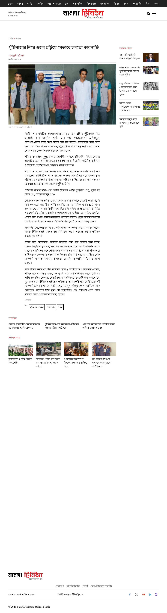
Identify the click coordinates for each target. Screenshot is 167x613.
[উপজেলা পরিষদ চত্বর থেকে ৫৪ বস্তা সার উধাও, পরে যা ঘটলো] (48, 355)
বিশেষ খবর (91, 3)
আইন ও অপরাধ (54, 3)
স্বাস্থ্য (156, 3)
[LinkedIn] (150, 594)
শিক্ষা (148, 3)
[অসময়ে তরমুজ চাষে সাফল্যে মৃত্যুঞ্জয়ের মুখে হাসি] (139, 123)
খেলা (126, 3)
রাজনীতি (39, 3)
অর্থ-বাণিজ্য (104, 3)
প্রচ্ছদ (10, 3)
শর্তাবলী (85, 586)
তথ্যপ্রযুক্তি (137, 3)
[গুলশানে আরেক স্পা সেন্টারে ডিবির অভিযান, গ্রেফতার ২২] (99, 327)
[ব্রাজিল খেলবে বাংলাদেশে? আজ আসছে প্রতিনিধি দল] (139, 108)
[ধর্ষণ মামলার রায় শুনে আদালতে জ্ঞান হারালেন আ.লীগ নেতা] (104, 355)
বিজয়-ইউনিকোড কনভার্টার (101, 586)
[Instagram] (156, 594)
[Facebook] (130, 594)
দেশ (66, 3)
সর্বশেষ (20, 3)
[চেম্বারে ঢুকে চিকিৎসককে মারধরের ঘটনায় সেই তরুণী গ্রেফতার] (25, 327)
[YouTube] (143, 594)
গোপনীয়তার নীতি (72, 586)
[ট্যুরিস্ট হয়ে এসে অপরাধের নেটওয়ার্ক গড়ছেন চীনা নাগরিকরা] (62, 327)
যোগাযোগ (59, 586)
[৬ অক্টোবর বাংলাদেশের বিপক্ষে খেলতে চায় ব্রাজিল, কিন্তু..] (76, 355)
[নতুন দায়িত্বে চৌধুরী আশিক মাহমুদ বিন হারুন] (139, 58)
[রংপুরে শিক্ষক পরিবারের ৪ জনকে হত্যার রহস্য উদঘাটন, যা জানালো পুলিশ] (139, 90)
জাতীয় (29, 3)
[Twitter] (136, 594)
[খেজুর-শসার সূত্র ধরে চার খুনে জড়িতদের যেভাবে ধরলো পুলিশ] (139, 73)
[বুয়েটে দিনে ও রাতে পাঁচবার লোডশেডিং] (20, 355)
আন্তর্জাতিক (77, 3)
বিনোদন (117, 3)
